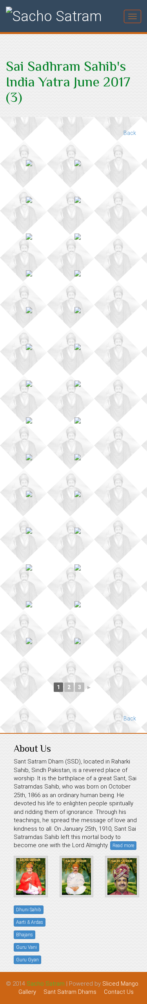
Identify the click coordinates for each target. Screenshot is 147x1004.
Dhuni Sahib (28, 909)
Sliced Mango (120, 983)
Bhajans (24, 935)
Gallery (27, 991)
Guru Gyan (27, 960)
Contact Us (119, 991)
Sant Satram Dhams (70, 991)
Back (129, 133)
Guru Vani (26, 947)
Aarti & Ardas (29, 922)
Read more (123, 845)
